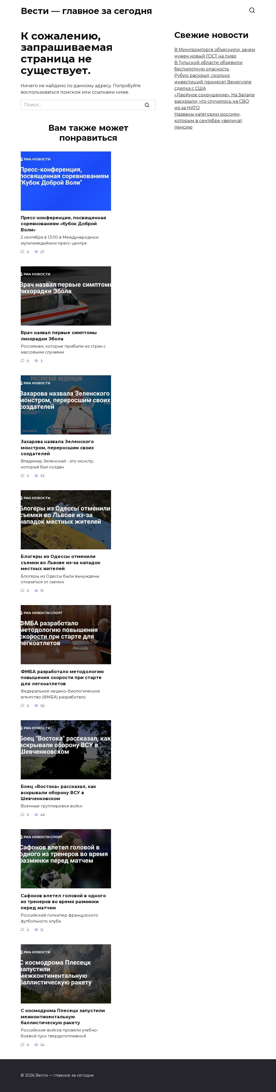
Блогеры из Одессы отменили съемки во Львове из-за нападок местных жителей (60, 562)
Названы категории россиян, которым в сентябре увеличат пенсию (208, 121)
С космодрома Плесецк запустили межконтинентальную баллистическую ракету (63, 1016)
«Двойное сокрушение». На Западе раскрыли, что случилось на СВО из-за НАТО (214, 101)
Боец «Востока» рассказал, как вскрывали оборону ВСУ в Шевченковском (58, 792)
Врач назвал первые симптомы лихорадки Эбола (59, 335)
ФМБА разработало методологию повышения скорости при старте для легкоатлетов (62, 677)
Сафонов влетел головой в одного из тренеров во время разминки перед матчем (63, 901)
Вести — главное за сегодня (86, 11)
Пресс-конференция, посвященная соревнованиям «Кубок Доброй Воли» (63, 223)
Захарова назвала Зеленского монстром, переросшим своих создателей (57, 447)
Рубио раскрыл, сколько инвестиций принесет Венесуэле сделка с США (212, 82)
